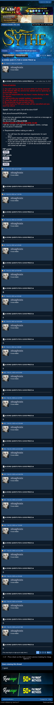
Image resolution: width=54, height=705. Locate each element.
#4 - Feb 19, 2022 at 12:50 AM (13, 220)
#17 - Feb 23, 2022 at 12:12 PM (13, 550)
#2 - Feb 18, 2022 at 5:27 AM (12, 169)
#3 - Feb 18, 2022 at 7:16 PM (12, 194)
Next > (49, 55)
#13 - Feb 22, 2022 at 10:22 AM (13, 449)
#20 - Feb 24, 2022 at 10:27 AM (13, 627)
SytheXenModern (8, 699)
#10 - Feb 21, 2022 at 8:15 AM (13, 372)
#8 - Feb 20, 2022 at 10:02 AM (13, 321)
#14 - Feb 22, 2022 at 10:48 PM (13, 474)
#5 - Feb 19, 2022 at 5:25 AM (12, 245)
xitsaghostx (17, 67)
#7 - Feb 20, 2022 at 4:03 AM (12, 296)
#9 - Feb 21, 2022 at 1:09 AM (12, 347)
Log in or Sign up (45, 2)
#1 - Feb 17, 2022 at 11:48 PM (13, 63)
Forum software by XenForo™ (10, 702)
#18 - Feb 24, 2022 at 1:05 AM (13, 576)
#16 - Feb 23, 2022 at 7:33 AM (13, 525)
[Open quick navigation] (51, 51)
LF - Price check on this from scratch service (20, 657)
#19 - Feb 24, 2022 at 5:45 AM (13, 601)
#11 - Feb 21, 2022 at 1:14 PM (13, 398)
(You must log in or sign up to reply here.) (15, 652)
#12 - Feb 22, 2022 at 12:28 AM (13, 423)
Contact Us (43, 699)
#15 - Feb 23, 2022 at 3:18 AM (13, 500)
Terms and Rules (48, 702)
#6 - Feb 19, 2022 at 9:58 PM (12, 270)
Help (49, 699)
